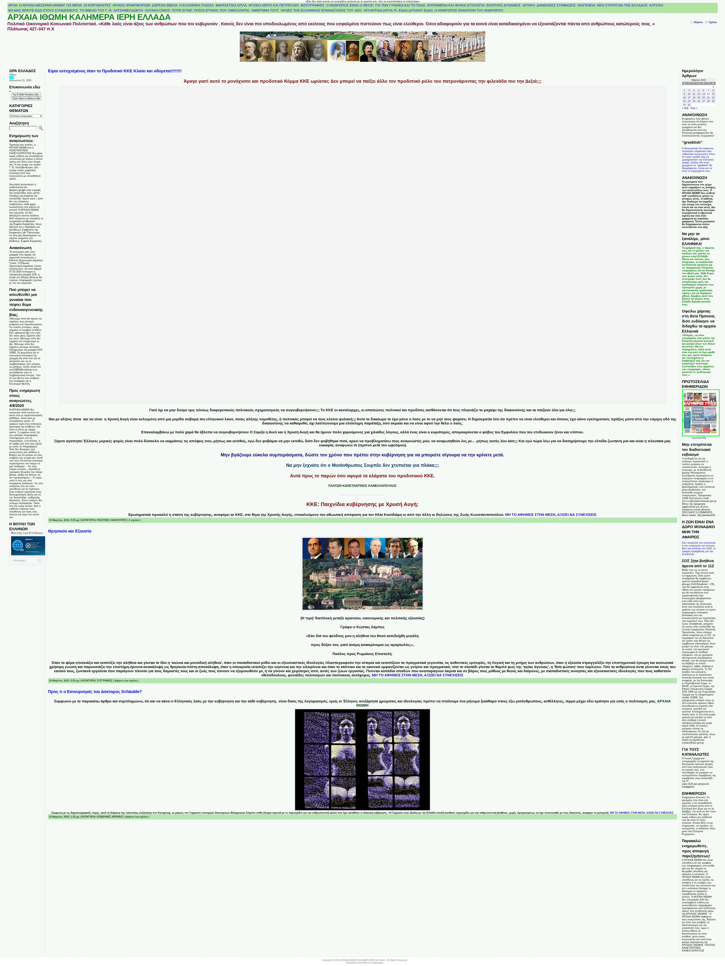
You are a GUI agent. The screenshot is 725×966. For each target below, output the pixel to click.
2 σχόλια (134, 520)
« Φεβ (685, 108)
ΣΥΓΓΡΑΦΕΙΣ (104, 680)
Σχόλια (713, 22)
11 (694, 94)
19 (698, 97)
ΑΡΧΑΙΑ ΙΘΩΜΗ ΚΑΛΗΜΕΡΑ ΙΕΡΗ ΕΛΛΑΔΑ (89, 17)
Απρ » (693, 108)
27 (703, 101)
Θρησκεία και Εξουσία (69, 531)
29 (713, 101)
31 (689, 105)
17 (689, 97)
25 (694, 101)
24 (689, 101)
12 (698, 94)
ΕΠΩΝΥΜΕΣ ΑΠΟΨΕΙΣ (110, 816)
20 (703, 97)
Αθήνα (12, 74)
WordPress (364, 962)
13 (703, 94)
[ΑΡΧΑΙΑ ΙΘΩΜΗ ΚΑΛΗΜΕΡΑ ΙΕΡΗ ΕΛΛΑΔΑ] (362, 49)
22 (713, 97)
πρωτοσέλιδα (699, 437)
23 (684, 101)
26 (698, 101)
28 (708, 101)
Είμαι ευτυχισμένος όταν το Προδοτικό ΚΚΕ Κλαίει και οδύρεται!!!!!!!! (115, 71)
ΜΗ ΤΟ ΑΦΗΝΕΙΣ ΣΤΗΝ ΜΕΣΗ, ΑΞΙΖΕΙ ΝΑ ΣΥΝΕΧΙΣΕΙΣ (550, 515)
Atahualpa (378, 962)
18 (694, 97)
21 (708, 97)
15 (713, 94)
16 (684, 97)
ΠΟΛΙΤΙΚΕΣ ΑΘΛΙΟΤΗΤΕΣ (112, 520)
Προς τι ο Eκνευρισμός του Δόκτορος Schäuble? (95, 691)
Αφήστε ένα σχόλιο (126, 680)
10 (689, 94)
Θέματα (698, 22)
